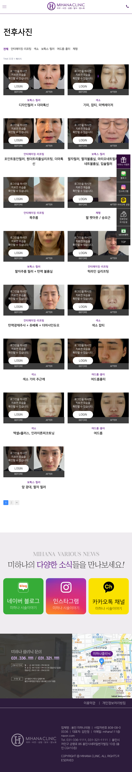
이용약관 (89, 703)
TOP (123, 242)
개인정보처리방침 (114, 703)
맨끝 (16, 502)
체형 (75, 48)
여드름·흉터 (63, 48)
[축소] (128, 665)
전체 (5, 49)
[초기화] (128, 671)
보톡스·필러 (47, 48)
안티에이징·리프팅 (21, 48)
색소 (36, 48)
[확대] (128, 660)
